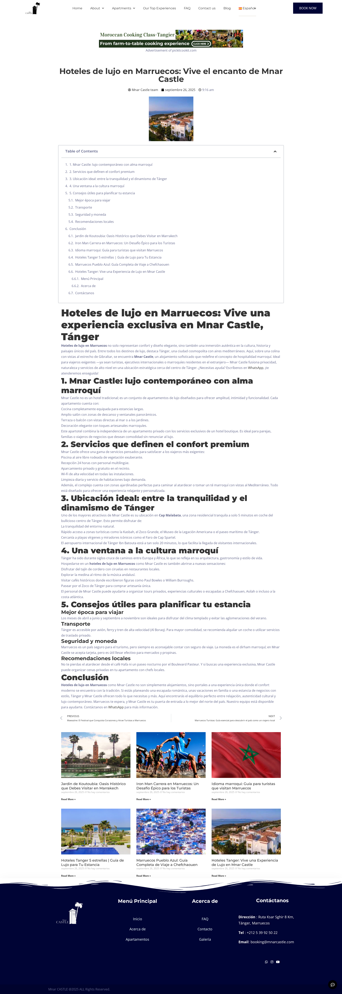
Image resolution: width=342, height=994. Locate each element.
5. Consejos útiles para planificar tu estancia (102, 193)
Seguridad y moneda (90, 214)
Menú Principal (92, 279)
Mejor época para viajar (92, 200)
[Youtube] (278, 962)
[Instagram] (272, 962)
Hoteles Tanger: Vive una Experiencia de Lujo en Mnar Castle (120, 271)
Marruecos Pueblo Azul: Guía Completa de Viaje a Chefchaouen (122, 264)
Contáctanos (84, 293)
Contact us (207, 8)
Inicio (137, 918)
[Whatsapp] (267, 962)
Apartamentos (137, 939)
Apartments (121, 8)
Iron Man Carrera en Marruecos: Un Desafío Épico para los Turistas (125, 243)
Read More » (68, 799)
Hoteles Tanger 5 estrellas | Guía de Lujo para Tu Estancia (118, 257)
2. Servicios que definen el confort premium (102, 171)
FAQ (187, 8)
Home (77, 8)
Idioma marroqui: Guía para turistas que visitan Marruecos (119, 250)
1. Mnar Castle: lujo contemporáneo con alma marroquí (110, 164)
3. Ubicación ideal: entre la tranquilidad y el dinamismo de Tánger (118, 179)
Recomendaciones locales (94, 221)
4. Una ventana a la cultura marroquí (96, 186)
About (95, 8)
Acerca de (88, 286)
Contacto (205, 929)
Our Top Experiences (159, 8)
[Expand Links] (332, 984)
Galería (205, 939)
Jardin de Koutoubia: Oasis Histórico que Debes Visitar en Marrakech (126, 236)
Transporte (83, 207)
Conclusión (77, 229)
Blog (227, 8)
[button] (275, 151)
